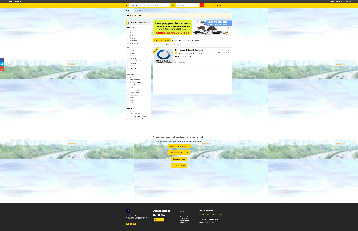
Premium (155, 50)
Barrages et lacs (189, 56)
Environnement (179, 56)
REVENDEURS (183, 222)
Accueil (129, 10)
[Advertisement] (192, 79)
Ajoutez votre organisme (179, 146)
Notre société (184, 216)
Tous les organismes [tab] (161, 40)
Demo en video (179, 159)
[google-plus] (2, 68)
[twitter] (2, 64)
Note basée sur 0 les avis (221, 52)
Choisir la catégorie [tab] (192, 40)
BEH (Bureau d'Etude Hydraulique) (189, 50)
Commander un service (179, 152)
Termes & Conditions (186, 213)
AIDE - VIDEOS (184, 218)
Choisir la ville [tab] (177, 40)
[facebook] (2, 60)
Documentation (179, 165)
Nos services (183, 215)
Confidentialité (184, 220)
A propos (182, 211)
